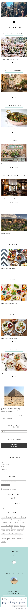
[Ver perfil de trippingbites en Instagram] (12, 498)
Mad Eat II (14, 245)
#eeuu (10, 522)
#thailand (4, 538)
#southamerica (18, 533)
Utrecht (3, 471)
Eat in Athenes (14, 105)
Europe (3, 541)
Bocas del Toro (5, 464)
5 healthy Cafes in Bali (14, 33)
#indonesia (15, 528)
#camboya (17, 520)
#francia (16, 525)
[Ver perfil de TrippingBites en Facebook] (11, 498)
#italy (3, 530)
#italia (21, 528)
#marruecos (20, 530)
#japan (8, 530)
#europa (22, 522)
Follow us (14, 477)
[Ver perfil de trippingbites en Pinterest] (14, 498)
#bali (19, 517)
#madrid (13, 530)
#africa (3, 517)
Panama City (4, 469)
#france (11, 525)
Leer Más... (14, 62)
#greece (4, 528)
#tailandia (17, 536)
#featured (4, 525)
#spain (3, 536)
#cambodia (10, 520)
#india (9, 528)
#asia (14, 517)
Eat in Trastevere (14, 70)
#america (9, 517)
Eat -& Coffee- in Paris (14, 175)
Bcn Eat (14, 314)
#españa (16, 522)
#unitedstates (20, 538)
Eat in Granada (14, 210)
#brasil (24, 517)
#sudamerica (10, 536)
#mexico (4, 533)
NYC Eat (14, 280)
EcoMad (14, 140)
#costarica (4, 522)
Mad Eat (14, 349)
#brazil (3, 520)
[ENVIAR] (26, 431)
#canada (23, 520)
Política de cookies (17, 603)
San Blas (3, 467)
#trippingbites (11, 538)
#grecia (22, 525)
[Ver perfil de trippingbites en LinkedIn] (16, 498)
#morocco (10, 533)
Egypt (2, 462)
